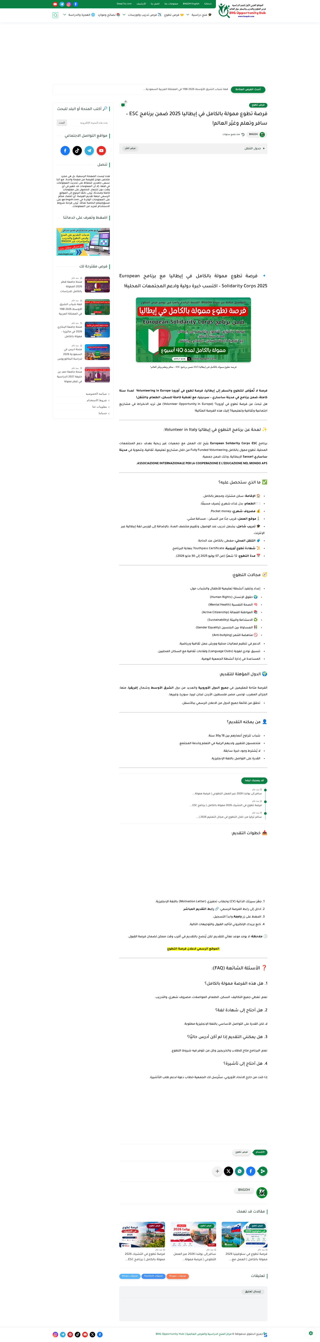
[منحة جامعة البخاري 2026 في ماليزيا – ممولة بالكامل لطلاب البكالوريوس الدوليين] (97, 330)
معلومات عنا (171, 4)
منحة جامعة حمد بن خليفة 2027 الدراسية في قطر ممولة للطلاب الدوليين (69, 378)
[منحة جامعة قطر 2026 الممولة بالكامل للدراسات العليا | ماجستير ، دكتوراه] (97, 284)
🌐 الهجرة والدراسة (82, 15)
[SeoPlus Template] (265, 1334)
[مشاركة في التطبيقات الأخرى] (217, 1171)
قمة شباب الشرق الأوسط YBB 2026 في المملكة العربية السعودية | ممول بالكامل (70, 310)
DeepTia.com (124, 4)
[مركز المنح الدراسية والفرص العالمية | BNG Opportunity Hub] (242, 11)
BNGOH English (191, 4)
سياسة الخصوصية (96, 393)
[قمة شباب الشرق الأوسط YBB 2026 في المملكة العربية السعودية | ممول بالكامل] (97, 307)
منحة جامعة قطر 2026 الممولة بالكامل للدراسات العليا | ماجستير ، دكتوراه (71, 288)
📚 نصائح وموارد (109, 15)
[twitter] (92, 1334)
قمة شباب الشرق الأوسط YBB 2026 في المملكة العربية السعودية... (185, 89)
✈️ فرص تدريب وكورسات (144, 15)
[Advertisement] (160, 56)
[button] (250, 1171)
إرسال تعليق (253, 1291)
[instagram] (68, 4)
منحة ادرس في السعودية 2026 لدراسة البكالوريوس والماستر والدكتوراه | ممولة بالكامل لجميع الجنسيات (69, 355)
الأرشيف (141, 4)
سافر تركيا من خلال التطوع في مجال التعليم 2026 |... (229, 817)
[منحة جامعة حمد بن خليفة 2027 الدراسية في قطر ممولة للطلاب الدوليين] (97, 375)
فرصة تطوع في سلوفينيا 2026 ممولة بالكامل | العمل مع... (246, 1257)
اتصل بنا (155, 4)
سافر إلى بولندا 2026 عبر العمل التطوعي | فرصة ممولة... (227, 793)
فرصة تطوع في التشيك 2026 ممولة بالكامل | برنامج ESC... (226, 805)
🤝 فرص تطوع (174, 15)
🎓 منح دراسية (202, 15)
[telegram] (61, 4)
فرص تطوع (258, 105)
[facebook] (75, 4)
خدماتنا (208, 4)
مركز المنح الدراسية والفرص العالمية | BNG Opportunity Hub (194, 1334)
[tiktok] (77, 150)
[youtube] (55, 4)
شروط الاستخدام (97, 400)
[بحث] (55, 15)
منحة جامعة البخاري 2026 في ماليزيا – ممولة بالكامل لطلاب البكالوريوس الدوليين (69, 333)
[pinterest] (70, 1334)
